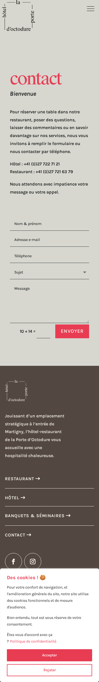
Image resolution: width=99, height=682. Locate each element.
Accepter (49, 655)
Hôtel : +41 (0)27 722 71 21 (35, 164)
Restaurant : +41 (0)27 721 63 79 (41, 171)
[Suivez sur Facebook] (13, 561)
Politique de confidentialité (33, 641)
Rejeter (49, 670)
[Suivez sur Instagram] (32, 561)
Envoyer (72, 331)
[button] (90, 8)
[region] (49, 625)
